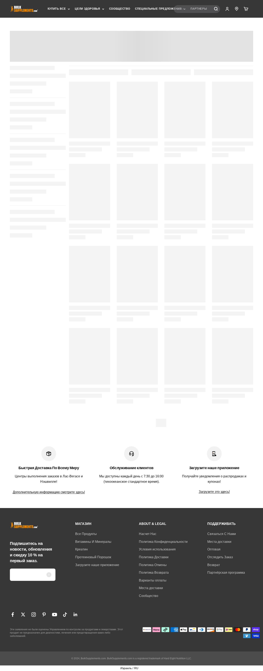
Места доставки (151, 588)
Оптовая (213, 549)
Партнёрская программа (226, 572)
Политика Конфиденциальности (163, 541)
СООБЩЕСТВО (119, 8)
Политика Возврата (154, 572)
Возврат (213, 565)
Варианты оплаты (152, 580)
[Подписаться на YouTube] (54, 614)
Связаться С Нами (221, 534)
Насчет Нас (147, 534)
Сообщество (148, 596)
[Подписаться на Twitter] (23, 614)
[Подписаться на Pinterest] (44, 614)
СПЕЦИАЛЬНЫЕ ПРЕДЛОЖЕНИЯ (158, 8)
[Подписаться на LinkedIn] (75, 614)
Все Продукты (86, 534)
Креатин (81, 549)
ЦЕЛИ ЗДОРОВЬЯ (87, 8)
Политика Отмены (153, 565)
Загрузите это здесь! (214, 491)
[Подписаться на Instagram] (33, 614)
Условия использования (157, 549)
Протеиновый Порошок (93, 557)
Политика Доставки (153, 557)
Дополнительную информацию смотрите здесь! (49, 492)
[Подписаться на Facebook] (12, 614)
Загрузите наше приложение (97, 565)
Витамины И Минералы (93, 541)
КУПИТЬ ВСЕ (57, 8)
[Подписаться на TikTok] (65, 614)
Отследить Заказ (220, 557)
